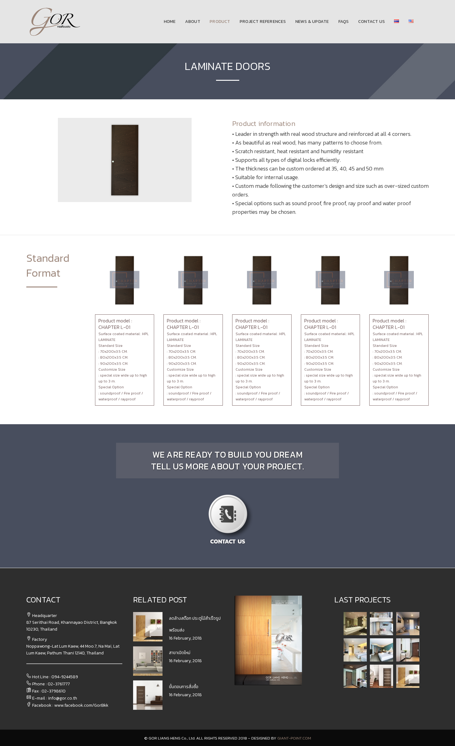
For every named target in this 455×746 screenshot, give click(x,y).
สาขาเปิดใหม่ (179, 652)
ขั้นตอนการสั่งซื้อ (183, 686)
